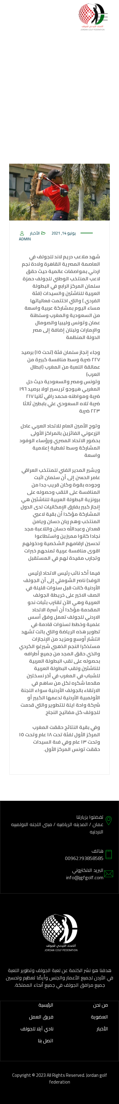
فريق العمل (41, 1016)
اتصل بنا (45, 1040)
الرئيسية (45, 1004)
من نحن (100, 1004)
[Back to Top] (106, 1094)
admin (25, 238)
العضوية (99, 1016)
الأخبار (35, 233)
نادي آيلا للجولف (36, 1028)
